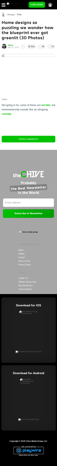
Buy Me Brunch (25, 285)
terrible (45, 105)
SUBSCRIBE (36, 4)
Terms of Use (24, 261)
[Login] (50, 5)
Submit (21, 254)
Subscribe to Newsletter (28, 213)
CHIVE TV (23, 278)
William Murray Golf (27, 282)
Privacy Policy (24, 264)
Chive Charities (25, 289)
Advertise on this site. (28, 455)
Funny (11, 14)
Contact (21, 257)
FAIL (19, 14)
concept (6, 113)
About (20, 250)
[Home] (3, 14)
